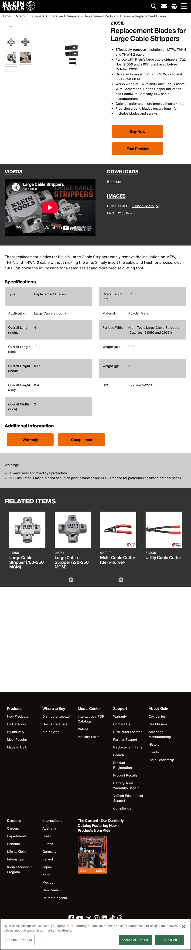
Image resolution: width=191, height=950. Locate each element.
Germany (49, 851)
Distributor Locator (56, 716)
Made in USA (17, 747)
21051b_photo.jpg (145, 205)
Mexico (47, 882)
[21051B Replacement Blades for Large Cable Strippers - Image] (72, 87)
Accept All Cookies (136, 940)
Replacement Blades (151, 16)
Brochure (114, 181)
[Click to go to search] (154, 7)
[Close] (183, 926)
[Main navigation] (182, 6)
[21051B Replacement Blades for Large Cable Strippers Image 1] (11, 31)
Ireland (47, 859)
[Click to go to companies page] (174, 7)
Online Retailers (54, 724)
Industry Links (88, 736)
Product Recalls (125, 775)
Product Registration (122, 765)
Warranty (30, 439)
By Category (16, 724)
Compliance (81, 439)
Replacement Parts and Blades (107, 16)
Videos (83, 728)
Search (118, 754)
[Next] (120, 579)
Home (5, 16)
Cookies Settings (19, 940)
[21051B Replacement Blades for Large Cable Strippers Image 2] (25, 31)
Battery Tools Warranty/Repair (126, 785)
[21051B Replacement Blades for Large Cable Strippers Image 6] (25, 61)
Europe (47, 843)
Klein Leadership (161, 759)
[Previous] (70, 579)
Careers (13, 828)
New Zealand (52, 890)
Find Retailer (138, 149)
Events (154, 752)
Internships (15, 859)
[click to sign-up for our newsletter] (164, 7)
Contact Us (121, 724)
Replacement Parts (127, 747)
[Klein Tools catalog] (101, 855)
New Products (17, 716)
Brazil (46, 836)
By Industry (15, 731)
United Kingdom (54, 897)
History (154, 744)
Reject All (170, 940)
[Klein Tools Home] (17, 9)
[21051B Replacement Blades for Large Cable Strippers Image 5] (11, 61)
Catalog (20, 16)
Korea (46, 874)
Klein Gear (50, 731)
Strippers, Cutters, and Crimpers (55, 16)
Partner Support (125, 739)
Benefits (13, 843)
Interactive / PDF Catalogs (91, 719)
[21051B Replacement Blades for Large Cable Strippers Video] (6, 69)
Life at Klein (16, 851)
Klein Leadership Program (19, 869)
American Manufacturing (160, 734)
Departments (17, 836)
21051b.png (126, 213)
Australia (49, 828)
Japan (47, 866)
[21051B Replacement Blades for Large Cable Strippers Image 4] (25, 46)
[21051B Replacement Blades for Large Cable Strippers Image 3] (11, 46)
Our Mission (158, 724)
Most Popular (17, 739)
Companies (157, 716)
